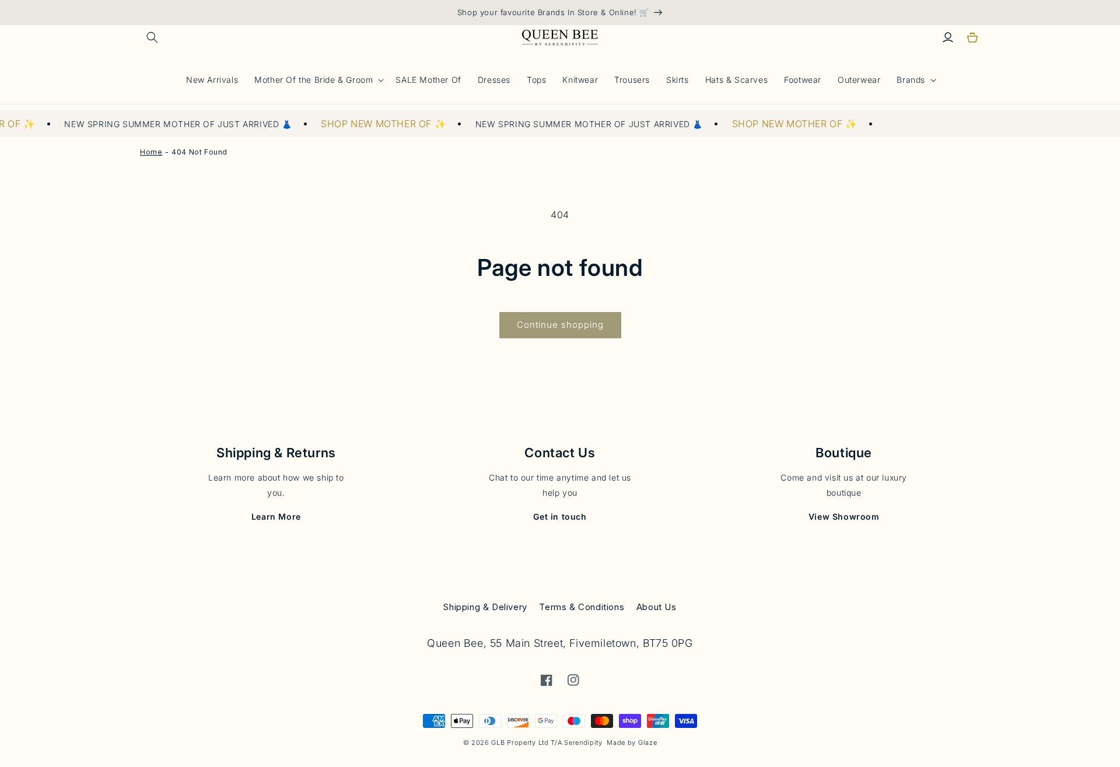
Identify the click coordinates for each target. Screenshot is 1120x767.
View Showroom (844, 516)
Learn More (276, 516)
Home (151, 152)
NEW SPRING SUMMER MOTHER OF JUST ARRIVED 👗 (167, 124)
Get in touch (559, 516)
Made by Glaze (632, 742)
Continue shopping (560, 324)
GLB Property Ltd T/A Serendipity (546, 742)
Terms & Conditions (581, 606)
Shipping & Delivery (485, 606)
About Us (656, 606)
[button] (152, 37)
